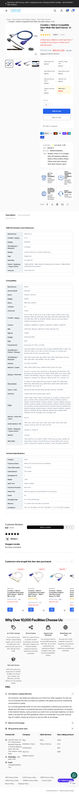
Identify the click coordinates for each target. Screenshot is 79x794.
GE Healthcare (57, 156)
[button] (6, 10)
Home (9, 19)
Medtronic (17, 264)
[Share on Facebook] (47, 204)
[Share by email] (62, 204)
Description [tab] (10, 215)
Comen (56, 153)
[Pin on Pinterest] (57, 204)
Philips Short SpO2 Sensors (57, 161)
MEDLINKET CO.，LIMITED (57, 790)
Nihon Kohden (58, 159)
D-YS (61, 153)
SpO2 (64, 164)
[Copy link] (68, 204)
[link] (39, 3)
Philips (66, 159)
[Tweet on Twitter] (52, 204)
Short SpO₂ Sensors (44, 19)
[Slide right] (72, 561)
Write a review (45, 527)
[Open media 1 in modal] (22, 41)
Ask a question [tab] (24, 215)
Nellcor (50, 159)
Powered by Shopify (69, 790)
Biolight (50, 153)
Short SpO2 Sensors (55, 164)
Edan (49, 156)
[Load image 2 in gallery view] (18, 64)
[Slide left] (66, 561)
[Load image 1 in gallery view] (9, 64)
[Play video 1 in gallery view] (35, 64)
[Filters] (67, 527)
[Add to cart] (10, 610)
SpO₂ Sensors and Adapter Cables (24, 19)
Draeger (66, 153)
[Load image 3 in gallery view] (26, 64)
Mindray (65, 156)
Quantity (45, 100)
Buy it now (56, 117)
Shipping (42, 54)
